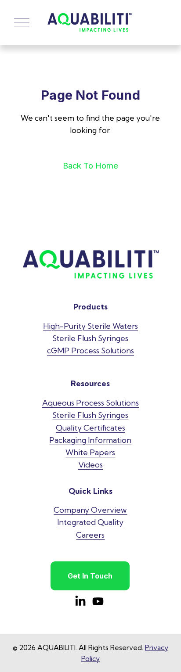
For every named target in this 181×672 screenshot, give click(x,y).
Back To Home (90, 165)
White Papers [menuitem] (90, 452)
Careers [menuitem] (90, 534)
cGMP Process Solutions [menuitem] (90, 350)
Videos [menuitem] (90, 464)
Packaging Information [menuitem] (90, 440)
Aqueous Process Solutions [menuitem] (90, 402)
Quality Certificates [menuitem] (90, 427)
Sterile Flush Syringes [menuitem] (90, 338)
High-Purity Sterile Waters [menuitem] (90, 326)
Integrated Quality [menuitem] (90, 522)
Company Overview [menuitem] (90, 509)
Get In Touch (90, 575)
